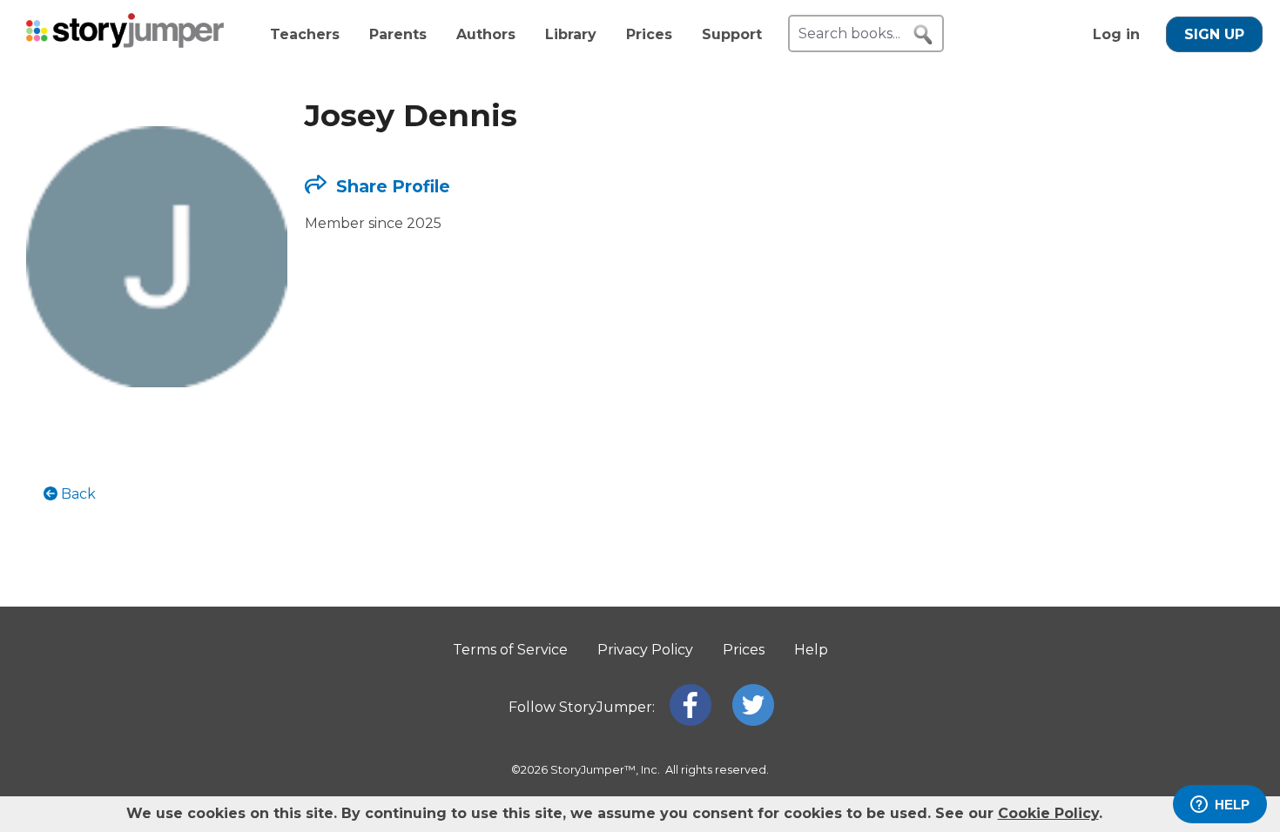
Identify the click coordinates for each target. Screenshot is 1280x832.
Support (732, 34)
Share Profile (391, 186)
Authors (485, 34)
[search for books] (923, 34)
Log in (1116, 34)
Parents (398, 34)
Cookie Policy (1048, 813)
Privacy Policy (645, 649)
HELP (1232, 804)
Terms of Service (510, 649)
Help (811, 649)
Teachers (305, 34)
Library (570, 34)
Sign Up (1214, 34)
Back (76, 494)
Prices (649, 34)
